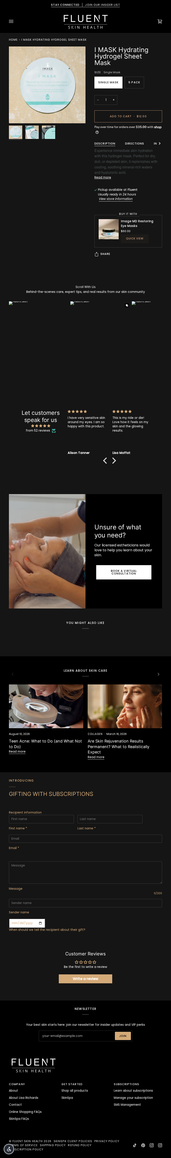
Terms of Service (23, 1145)
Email (14, 848)
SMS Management (127, 1105)
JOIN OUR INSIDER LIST (85, 5)
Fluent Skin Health (27, 1141)
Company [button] (17, 1084)
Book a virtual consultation (124, 572)
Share (105, 254)
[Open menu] (15, 21)
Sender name (19, 912)
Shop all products (74, 1091)
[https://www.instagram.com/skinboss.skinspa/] (160, 1145)
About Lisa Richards (23, 1098)
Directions (134, 143)
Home (13, 40)
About (13, 1091)
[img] (40, 426)
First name (18, 828)
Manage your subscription (133, 1098)
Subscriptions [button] (126, 1084)
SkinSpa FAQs (19, 1119)
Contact (15, 1105)
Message (15, 889)
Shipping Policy (53, 1145)
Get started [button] (72, 1084)
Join (122, 1036)
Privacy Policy (106, 1141)
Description (104, 143)
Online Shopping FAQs (25, 1112)
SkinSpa (67, 1098)
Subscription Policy (26, 1149)
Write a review (85, 978)
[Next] (158, 674)
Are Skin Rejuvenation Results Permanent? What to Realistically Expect (118, 746)
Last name (86, 828)
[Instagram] (152, 1145)
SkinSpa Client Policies (73, 1141)
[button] (106, 460)
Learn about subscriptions (133, 1091)
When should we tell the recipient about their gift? (47, 930)
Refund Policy (79, 1145)
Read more (102, 177)
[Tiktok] (135, 1145)
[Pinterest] (143, 1145)
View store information (116, 199)
